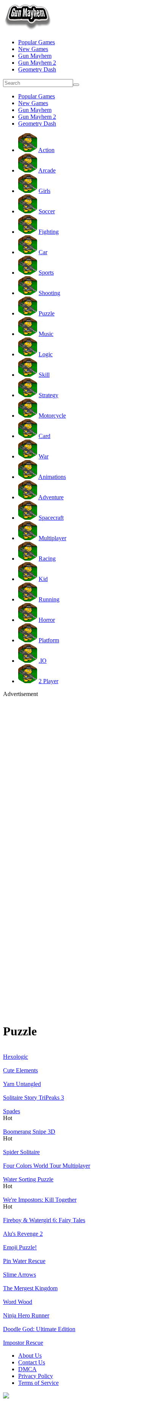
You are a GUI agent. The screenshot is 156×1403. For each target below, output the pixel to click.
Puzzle (47, 313)
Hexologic (15, 1056)
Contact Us (31, 1362)
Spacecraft (51, 517)
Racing (47, 558)
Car (43, 252)
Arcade (47, 170)
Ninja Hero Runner (26, 1315)
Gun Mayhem (34, 56)
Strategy (48, 395)
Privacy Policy (35, 1376)
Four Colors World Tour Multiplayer (46, 1165)
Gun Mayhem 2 (37, 62)
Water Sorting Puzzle (28, 1179)
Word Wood (17, 1302)
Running (49, 599)
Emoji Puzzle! (20, 1247)
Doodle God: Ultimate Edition (39, 1329)
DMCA (27, 1369)
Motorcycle (52, 415)
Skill (44, 374)
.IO (43, 660)
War (43, 456)
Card (44, 436)
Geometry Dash (37, 69)
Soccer (47, 211)
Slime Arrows (19, 1274)
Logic (46, 354)
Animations (52, 477)
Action (46, 150)
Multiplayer (52, 538)
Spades (11, 1111)
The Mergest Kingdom (30, 1288)
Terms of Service (38, 1383)
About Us (30, 1355)
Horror (47, 620)
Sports (46, 272)
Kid (43, 579)
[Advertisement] (78, 775)
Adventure (51, 497)
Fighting (49, 231)
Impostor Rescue (23, 1342)
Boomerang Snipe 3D (29, 1131)
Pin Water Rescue (24, 1261)
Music (46, 334)
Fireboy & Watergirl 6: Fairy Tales (44, 1220)
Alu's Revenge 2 (23, 1234)
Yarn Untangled (22, 1084)
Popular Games (36, 42)
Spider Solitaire (21, 1152)
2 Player (48, 681)
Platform (49, 640)
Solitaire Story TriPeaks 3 (33, 1097)
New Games (33, 49)
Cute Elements (20, 1070)
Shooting (49, 293)
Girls (44, 191)
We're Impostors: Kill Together (39, 1199)
